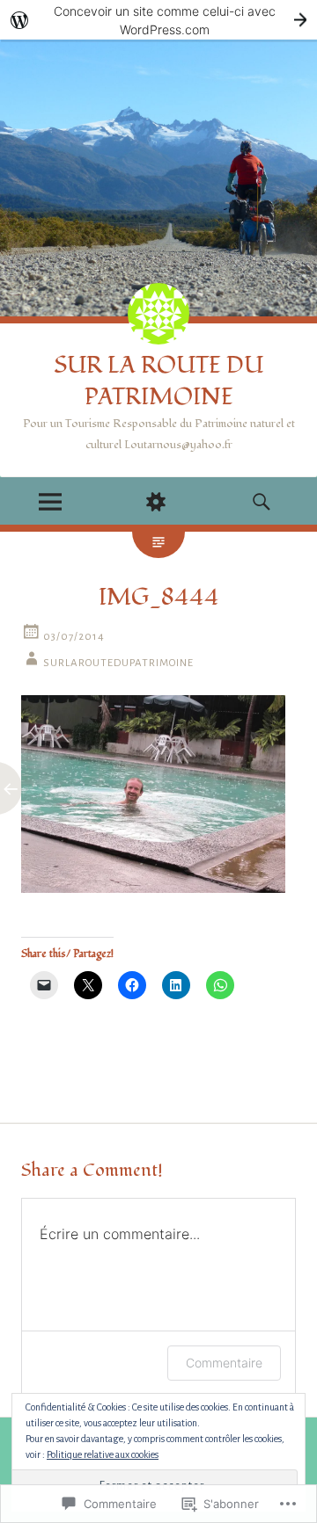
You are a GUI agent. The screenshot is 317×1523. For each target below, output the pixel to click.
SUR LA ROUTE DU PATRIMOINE (158, 381)
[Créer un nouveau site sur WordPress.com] (158, 20)
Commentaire (224, 1362)
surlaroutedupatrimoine (118, 663)
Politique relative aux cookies (102, 1454)
